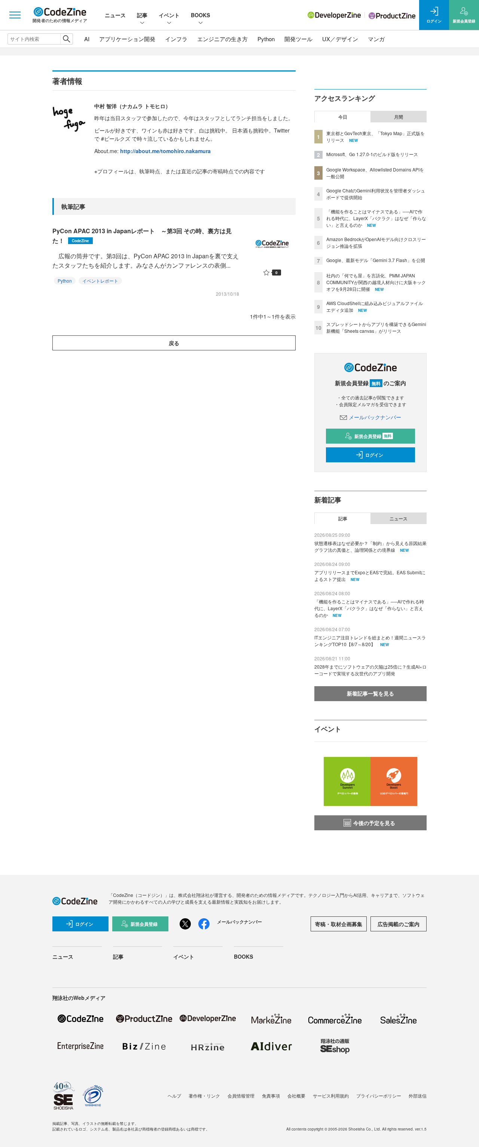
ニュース (115, 15)
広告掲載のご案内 (398, 924)
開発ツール (298, 39)
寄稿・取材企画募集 (338, 924)
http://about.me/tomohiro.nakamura (165, 151)
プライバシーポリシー (378, 1095)
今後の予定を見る (374, 823)
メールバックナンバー (375, 417)
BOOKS (200, 15)
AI (86, 39)
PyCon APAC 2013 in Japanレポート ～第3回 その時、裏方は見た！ (142, 235)
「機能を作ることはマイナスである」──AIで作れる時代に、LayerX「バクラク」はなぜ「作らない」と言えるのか (376, 218)
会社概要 (296, 1095)
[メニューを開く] (15, 15)
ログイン (374, 454)
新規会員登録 (372, 436)
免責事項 (271, 1095)
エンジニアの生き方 (222, 39)
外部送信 (418, 1095)
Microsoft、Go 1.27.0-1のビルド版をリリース (372, 154)
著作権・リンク (204, 1095)
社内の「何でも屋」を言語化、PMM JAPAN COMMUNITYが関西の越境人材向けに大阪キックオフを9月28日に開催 (376, 282)
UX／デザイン (340, 39)
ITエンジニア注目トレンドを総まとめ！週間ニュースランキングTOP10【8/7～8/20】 (370, 640)
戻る (174, 343)
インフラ (176, 39)
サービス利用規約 (331, 1095)
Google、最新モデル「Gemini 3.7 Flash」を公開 (375, 260)
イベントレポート (100, 280)
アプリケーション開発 (127, 39)
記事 (142, 15)
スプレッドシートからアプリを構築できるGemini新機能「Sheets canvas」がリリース (376, 327)
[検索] (66, 39)
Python (266, 39)
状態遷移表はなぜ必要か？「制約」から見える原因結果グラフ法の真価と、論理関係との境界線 (370, 546)
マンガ (376, 39)
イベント (169, 15)
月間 (398, 116)
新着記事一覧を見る (370, 693)
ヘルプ (174, 1095)
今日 (342, 116)
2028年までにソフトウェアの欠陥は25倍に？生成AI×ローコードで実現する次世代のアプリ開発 (370, 669)
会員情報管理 (241, 1095)
